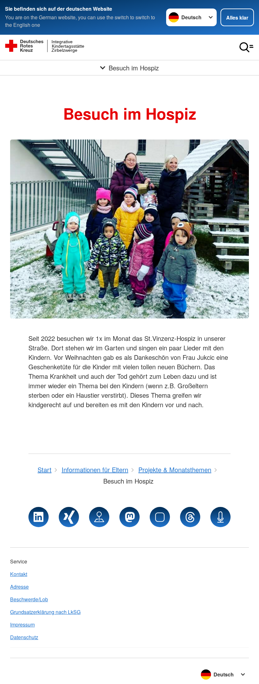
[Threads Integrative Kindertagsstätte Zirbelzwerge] (190, 517)
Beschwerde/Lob (29, 599)
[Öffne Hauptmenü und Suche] (246, 47)
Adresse (19, 586)
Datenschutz (24, 637)
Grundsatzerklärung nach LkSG (45, 612)
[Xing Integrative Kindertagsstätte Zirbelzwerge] (69, 517)
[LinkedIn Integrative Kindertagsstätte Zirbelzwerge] (38, 517)
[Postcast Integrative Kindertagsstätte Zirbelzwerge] (220, 517)
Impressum (22, 624)
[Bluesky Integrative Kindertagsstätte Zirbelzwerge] (160, 517)
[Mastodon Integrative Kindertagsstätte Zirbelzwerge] (129, 517)
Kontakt (18, 574)
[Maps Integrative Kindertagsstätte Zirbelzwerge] (99, 517)
